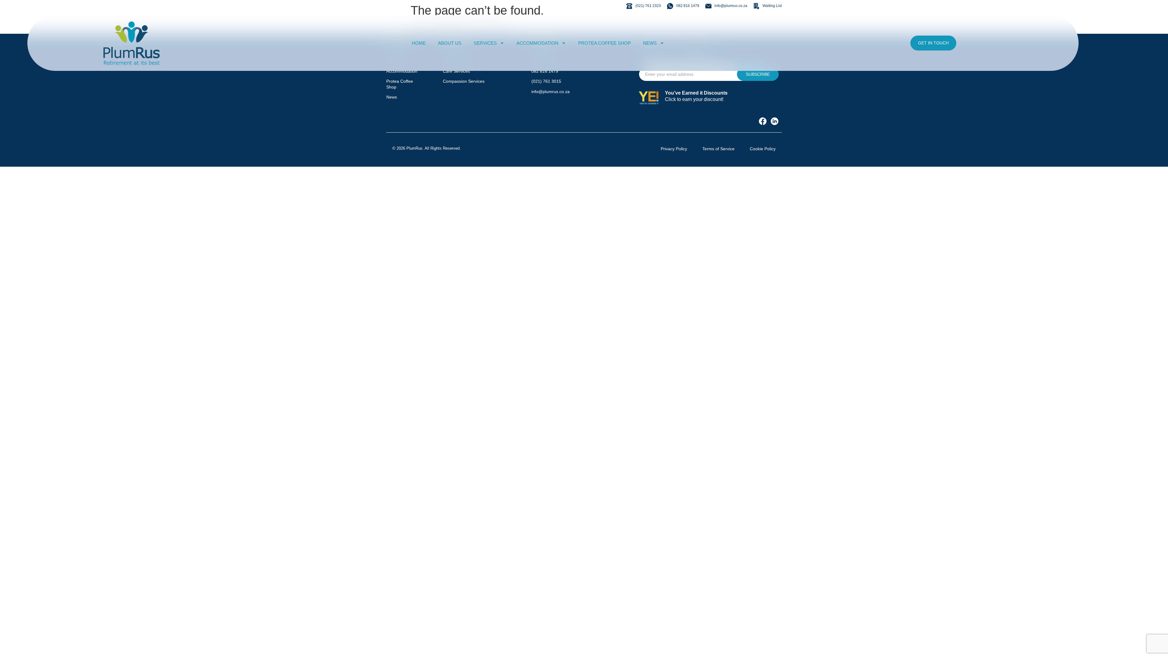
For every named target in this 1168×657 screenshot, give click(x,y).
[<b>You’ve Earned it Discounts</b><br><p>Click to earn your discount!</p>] (649, 97)
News (391, 97)
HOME (419, 43)
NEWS (650, 43)
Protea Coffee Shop (399, 84)
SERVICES (485, 43)
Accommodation (401, 71)
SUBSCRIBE (758, 74)
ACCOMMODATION (537, 43)
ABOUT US (449, 43)
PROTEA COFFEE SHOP (604, 43)
